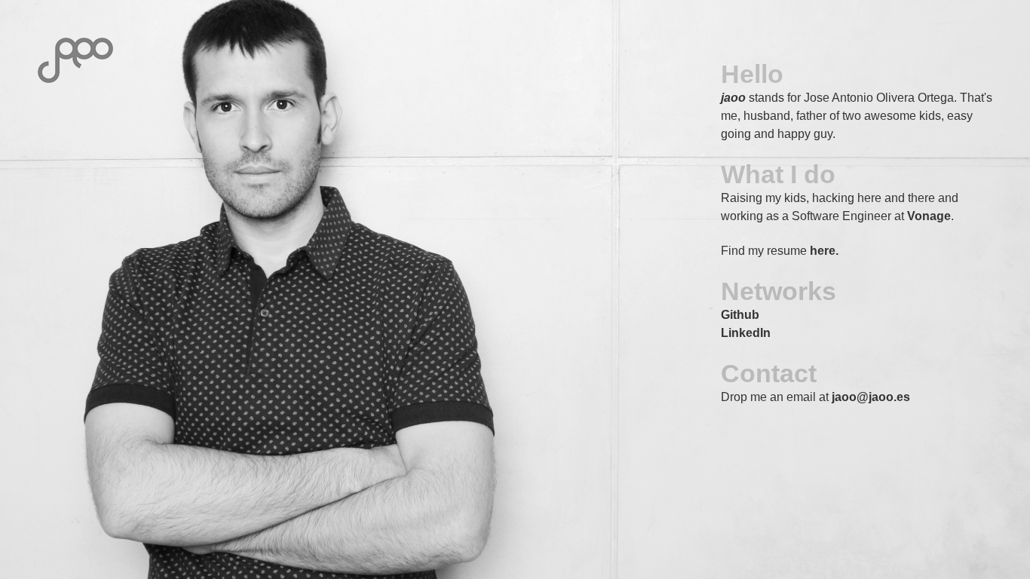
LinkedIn (746, 332)
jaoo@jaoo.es (871, 397)
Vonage (929, 216)
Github (740, 314)
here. (824, 250)
